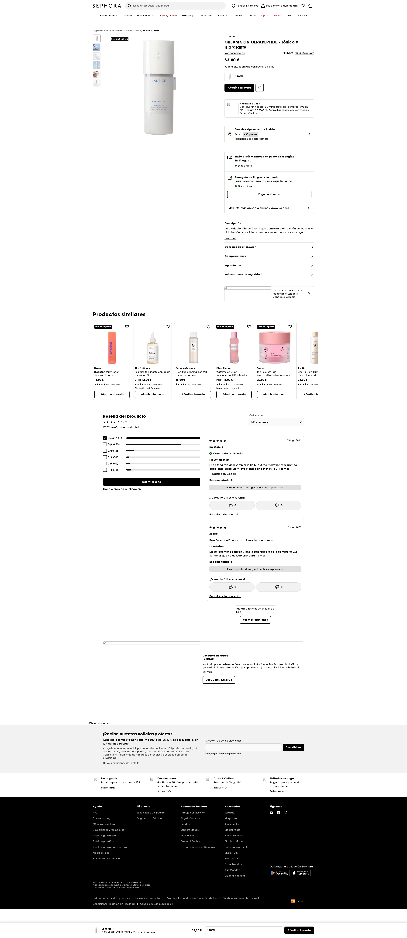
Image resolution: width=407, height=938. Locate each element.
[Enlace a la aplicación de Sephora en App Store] (301, 873)
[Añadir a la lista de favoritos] (127, 326)
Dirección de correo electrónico (223, 740)
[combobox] (276, 422)
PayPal (260, 66)
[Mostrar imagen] (96, 38)
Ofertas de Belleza (141, 885)
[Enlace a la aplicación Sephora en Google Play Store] (280, 873)
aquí (138, 882)
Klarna (271, 66)
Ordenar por (256, 415)
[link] (151, 482)
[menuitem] (244, 6)
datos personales (151, 754)
